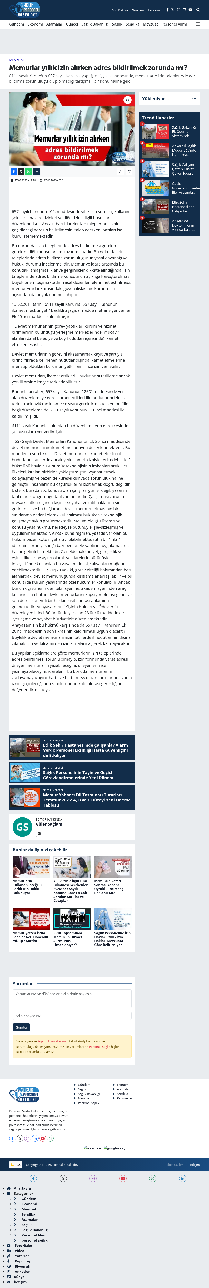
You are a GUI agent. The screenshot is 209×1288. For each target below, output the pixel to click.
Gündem (16, 24)
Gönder (22, 1027)
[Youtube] (42, 1138)
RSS (18, 1164)
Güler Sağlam (49, 824)
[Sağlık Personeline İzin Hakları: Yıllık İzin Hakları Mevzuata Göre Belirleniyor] (113, 918)
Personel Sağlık (99, 1047)
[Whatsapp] (50, 1138)
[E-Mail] (39, 833)
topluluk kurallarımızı (53, 1041)
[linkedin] (182, 1178)
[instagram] (93, 1178)
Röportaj (22, 1261)
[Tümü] (194, 98)
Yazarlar (21, 1256)
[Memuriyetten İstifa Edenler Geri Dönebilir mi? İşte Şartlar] (31, 918)
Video (19, 1250)
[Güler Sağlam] (22, 826)
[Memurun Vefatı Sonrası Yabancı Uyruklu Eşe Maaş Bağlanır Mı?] (113, 866)
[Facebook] (12, 1138)
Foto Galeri (23, 1245)
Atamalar (54, 24)
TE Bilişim (193, 1164)
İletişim (20, 1282)
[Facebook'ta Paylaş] (14, 171)
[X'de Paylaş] (21, 171)
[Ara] (198, 9)
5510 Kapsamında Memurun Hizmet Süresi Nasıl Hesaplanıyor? (67, 939)
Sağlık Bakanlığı (95, 24)
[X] (20, 1138)
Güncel (72, 24)
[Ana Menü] (198, 24)
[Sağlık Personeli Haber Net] (24, 10)
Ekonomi (35, 24)
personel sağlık (34, 1240)
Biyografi (22, 1266)
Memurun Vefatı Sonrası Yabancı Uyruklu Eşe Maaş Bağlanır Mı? (108, 887)
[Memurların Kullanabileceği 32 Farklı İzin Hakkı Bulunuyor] (31, 866)
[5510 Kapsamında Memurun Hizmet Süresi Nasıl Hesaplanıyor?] (72, 918)
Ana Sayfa (22, 1188)
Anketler (22, 1271)
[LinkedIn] (35, 1138)
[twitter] (63, 1178)
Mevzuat (150, 24)
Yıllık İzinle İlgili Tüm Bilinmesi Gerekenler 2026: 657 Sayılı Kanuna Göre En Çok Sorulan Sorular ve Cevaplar (70, 891)
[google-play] (114, 1147)
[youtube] (123, 1178)
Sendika (132, 24)
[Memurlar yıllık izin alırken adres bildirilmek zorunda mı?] (72, 129)
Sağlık (117, 24)
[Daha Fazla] (36, 171)
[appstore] (93, 1147)
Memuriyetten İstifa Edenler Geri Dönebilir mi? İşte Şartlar (30, 937)
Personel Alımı (174, 24)
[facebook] (33, 1178)
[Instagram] (27, 1138)
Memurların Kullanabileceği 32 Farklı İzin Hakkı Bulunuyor (27, 887)
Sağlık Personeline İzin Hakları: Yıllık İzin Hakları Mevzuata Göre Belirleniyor (112, 939)
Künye (19, 1276)
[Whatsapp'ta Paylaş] (28, 171)
